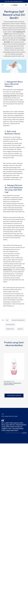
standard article (10, 328)
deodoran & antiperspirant (18, 320)
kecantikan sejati (10, 324)
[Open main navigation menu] (26, 6)
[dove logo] (14, 5)
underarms (20, 328)
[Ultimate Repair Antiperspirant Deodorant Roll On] (14, 366)
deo (7, 320)
